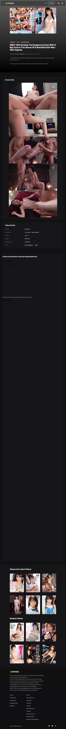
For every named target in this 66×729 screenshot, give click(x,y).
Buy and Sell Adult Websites (32, 719)
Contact (11, 695)
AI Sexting (28, 711)
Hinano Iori (27, 229)
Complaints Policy (14, 703)
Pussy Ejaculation (29, 245)
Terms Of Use (13, 697)
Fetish (36, 245)
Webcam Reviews (30, 716)
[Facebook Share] (52, 726)
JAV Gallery (28, 700)
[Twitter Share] (49, 726)
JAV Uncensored (30, 697)
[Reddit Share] (55, 726)
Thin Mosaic (27, 232)
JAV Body (28, 705)
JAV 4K (28, 695)
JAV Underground (30, 708)
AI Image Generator (30, 714)
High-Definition (35, 232)
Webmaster (12, 705)
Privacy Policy (13, 700)
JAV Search (28, 703)
